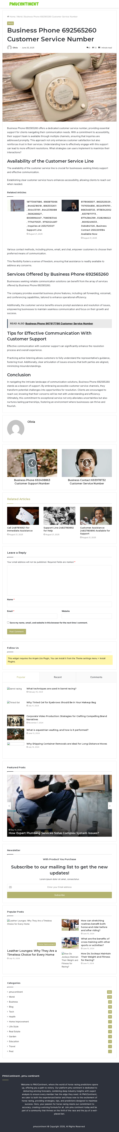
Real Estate (14, 1031)
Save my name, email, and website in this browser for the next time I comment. (49, 622)
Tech (11, 1011)
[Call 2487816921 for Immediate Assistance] (23, 516)
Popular (21, 677)
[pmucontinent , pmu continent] (24, 4)
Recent (58, 677)
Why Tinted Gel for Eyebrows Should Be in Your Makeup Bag (61, 702)
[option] (59, 806)
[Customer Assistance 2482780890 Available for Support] (96, 516)
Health (12, 1016)
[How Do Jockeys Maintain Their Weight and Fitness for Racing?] (70, 960)
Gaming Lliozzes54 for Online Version (36, 833)
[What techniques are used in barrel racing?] (15, 693)
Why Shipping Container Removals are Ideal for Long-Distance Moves (66, 743)
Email (10, 611)
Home (12, 16)
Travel (12, 1046)
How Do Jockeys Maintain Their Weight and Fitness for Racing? (96, 957)
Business (13, 1002)
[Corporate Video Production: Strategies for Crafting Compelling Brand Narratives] (15, 720)
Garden (12, 1036)
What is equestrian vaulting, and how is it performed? (57, 730)
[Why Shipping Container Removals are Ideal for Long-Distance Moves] (15, 748)
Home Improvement (19, 1021)
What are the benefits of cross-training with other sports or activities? (95, 942)
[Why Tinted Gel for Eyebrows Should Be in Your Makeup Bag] (15, 706)
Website (66, 611)
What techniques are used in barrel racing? (51, 688)
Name (11, 599)
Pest (11, 1051)
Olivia (15, 47)
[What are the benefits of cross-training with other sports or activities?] (70, 943)
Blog (11, 1006)
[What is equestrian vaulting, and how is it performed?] (15, 734)
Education (14, 1041)
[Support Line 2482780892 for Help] (59, 516)
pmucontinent (16, 992)
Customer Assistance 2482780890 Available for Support (95, 530)
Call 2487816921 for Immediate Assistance (20, 529)
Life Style (13, 1026)
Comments (96, 677)
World (19, 16)
